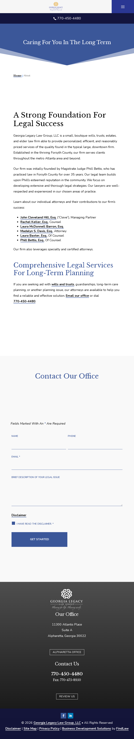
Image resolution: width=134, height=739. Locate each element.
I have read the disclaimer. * (35, 523)
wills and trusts (62, 284)
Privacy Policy (49, 728)
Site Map (30, 728)
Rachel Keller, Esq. (34, 222)
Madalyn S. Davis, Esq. (36, 231)
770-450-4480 (69, 18)
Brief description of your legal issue (36, 477)
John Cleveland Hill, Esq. (38, 217)
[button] (123, 6)
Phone (72, 436)
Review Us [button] (67, 696)
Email (16, 456)
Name (15, 436)
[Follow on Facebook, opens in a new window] (63, 716)
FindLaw (122, 728)
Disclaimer (19, 515)
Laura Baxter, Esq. (33, 235)
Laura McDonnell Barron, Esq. (42, 226)
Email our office (77, 296)
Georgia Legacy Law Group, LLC (57, 723)
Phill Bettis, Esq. (32, 240)
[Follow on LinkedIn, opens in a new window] (70, 716)
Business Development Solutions (86, 728)
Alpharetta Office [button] (67, 652)
